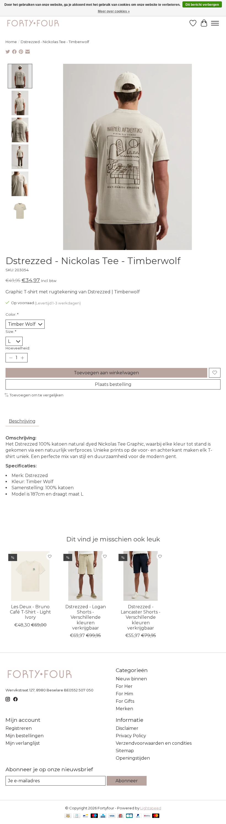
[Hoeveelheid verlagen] (10, 357)
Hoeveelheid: (18, 348)
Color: (12, 314)
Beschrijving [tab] (22, 421)
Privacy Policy (131, 735)
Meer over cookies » (114, 11)
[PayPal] (138, 816)
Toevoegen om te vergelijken (36, 395)
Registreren (19, 728)
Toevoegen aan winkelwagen (106, 372)
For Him (124, 693)
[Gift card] (120, 816)
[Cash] (67, 816)
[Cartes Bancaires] (129, 816)
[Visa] (111, 816)
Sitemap (125, 750)
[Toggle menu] (214, 23)
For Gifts (125, 701)
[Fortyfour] (33, 23)
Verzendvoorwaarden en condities (154, 743)
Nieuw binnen (131, 678)
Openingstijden (133, 758)
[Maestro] (94, 816)
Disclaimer (127, 728)
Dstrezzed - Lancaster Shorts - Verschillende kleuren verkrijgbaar (140, 617)
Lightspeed (150, 808)
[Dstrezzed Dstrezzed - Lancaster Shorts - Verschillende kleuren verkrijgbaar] (140, 576)
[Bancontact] (85, 816)
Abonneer (126, 780)
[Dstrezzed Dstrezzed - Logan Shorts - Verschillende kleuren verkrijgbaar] (85, 576)
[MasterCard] (155, 816)
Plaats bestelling (113, 384)
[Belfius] (147, 816)
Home (11, 42)
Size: (11, 331)
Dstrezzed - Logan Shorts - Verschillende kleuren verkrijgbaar (85, 617)
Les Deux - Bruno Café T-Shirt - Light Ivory (30, 612)
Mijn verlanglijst (23, 743)
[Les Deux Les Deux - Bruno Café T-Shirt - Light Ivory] (30, 576)
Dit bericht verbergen (202, 5)
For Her (124, 686)
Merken (124, 708)
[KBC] (102, 816)
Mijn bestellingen (25, 735)
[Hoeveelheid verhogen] (22, 357)
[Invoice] (76, 816)
